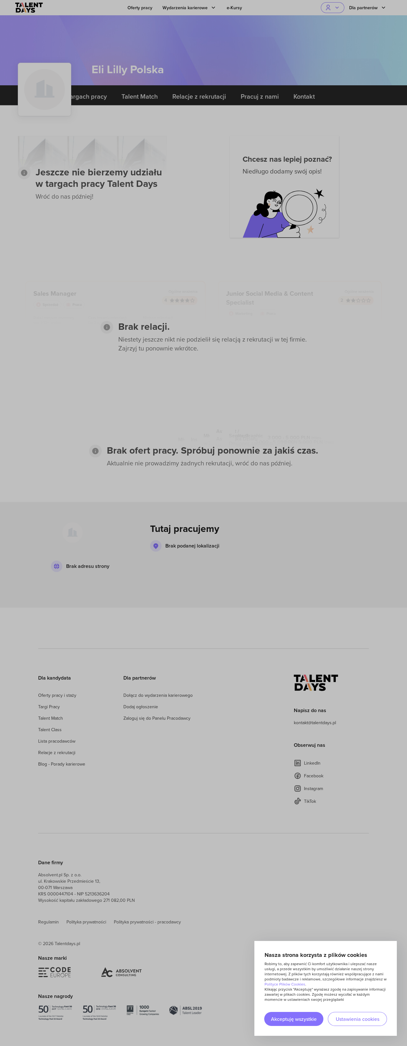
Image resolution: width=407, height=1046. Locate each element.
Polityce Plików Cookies (285, 984)
